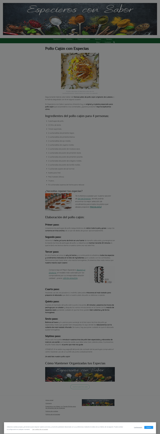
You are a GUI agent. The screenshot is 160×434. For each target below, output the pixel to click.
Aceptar (148, 427)
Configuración (138, 427)
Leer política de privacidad (40, 429)
